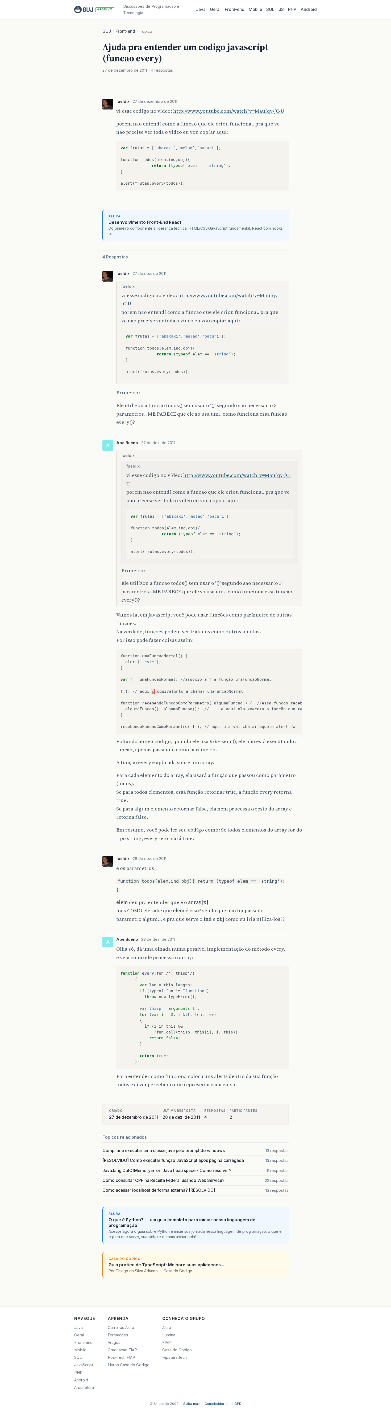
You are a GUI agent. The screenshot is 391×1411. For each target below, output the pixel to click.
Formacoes (118, 1335)
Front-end (125, 31)
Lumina (168, 1335)
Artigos (114, 1342)
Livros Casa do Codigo (128, 1365)
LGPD (237, 1404)
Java (201, 9)
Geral (215, 9)
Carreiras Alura (121, 1327)
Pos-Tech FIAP (121, 1357)
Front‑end (234, 9)
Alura (166, 1327)
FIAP (166, 1342)
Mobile (255, 9)
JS (281, 9)
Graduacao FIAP (122, 1350)
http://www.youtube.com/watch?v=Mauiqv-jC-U (228, 110)
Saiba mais (192, 1404)
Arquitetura (84, 1387)
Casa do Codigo (177, 1350)
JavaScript (83, 1365)
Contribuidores (216, 1404)
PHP (292, 9)
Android (309, 9)
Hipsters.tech (174, 1357)
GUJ (106, 31)
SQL (270, 9)
